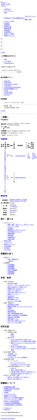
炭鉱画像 (7, 30)
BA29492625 (13, 210)
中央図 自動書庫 (5, 156)
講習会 (10, 308)
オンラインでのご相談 (14, 301)
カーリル (7, 95)
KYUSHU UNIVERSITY (8, 418)
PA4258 (15, 206)
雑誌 (12, 336)
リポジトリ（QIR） (14, 226)
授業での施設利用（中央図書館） (18, 315)
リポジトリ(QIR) (9, 21)
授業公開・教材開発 (14, 317)
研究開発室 (7, 390)
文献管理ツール (12, 354)
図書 (12, 334)
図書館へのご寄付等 (10, 396)
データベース (8, 242)
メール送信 (7, 61)
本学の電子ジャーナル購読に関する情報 (23, 341)
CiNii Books (7, 85)
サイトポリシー (9, 11)
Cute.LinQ (7, 80)
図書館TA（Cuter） (13, 297)
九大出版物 (7, 246)
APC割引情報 (12, 355)
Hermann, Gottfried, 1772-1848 (18, 199)
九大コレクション (30, 16)
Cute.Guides (7, 249)
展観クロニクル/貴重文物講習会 (14, 397)
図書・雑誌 (28, 19)
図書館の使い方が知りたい (16, 289)
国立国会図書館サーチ (11, 89)
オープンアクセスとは (18, 363)
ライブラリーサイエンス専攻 (13, 399)
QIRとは (13, 368)
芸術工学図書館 (12, 270)
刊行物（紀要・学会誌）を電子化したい (23, 371)
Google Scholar (8, 92)
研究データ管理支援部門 (11, 401)
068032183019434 (20, 177)
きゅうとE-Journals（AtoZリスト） (21, 339)
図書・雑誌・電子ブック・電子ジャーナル (21, 224)
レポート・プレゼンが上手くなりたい (19, 285)
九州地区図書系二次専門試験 (13, 405)
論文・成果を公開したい (18, 370)
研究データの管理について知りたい (19, 377)
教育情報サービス (13, 299)
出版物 (6, 392)
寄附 (5, 13)
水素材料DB (8, 32)
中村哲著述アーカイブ (14, 232)
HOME (6, 18)
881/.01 (14, 205)
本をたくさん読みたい (14, 290)
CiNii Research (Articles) (11, 84)
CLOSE (3, 52)
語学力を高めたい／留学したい (17, 287)
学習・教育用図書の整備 (15, 313)
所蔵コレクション (9, 35)
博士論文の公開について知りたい (21, 373)
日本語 (3, 4)
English (8, 4)
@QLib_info (7, 408)
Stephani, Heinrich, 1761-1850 (18, 201)
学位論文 (7, 23)
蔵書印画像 (7, 28)
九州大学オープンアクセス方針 (20, 364)
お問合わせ (7, 9)
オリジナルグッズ (9, 394)
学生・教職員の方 (13, 259)
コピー (19, 72)
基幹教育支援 (12, 311)
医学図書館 (11, 268)
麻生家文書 (7, 26)
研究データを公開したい (15, 379)
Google (6, 90)
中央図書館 (11, 264)
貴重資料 (7, 25)
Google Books (8, 93)
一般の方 (10, 261)
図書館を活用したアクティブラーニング (20, 306)
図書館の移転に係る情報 (11, 388)
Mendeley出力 (10, 63)
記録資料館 (11, 273)
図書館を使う (21, 18)
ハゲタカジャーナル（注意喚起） (18, 357)
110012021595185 (20, 156)
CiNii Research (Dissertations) (12, 87)
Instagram (6, 409)
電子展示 (7, 248)
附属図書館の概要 (9, 387)
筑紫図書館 (11, 272)
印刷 (5, 59)
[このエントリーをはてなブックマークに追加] (2, 47)
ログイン (3, 6)
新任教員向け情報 (13, 304)
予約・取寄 (29, 155)
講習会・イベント (13, 294)
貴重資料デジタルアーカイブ (16, 230)
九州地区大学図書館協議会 (12, 403)
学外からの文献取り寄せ (18, 346)
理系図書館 (11, 266)
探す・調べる (12, 18)
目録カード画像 (9, 34)
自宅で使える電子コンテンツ (16, 292)
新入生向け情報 (12, 283)
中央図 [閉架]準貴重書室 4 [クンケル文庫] (5, 177)
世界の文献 (7, 82)
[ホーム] (3, 2)
